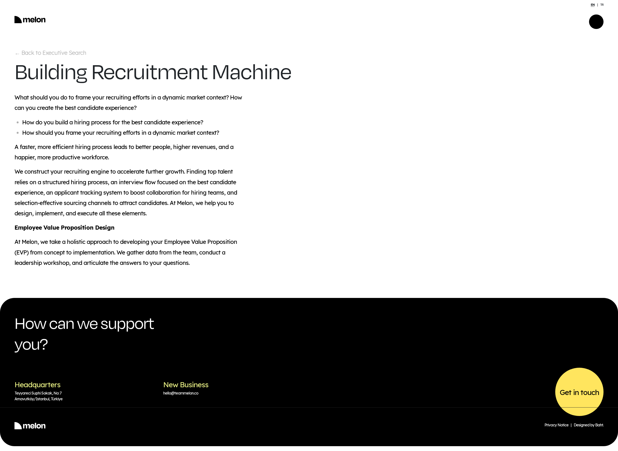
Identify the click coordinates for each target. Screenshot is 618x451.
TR (602, 5)
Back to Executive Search (50, 52)
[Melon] (29, 21)
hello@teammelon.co (180, 393)
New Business (185, 384)
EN (593, 5)
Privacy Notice (556, 425)
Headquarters (37, 384)
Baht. (599, 425)
